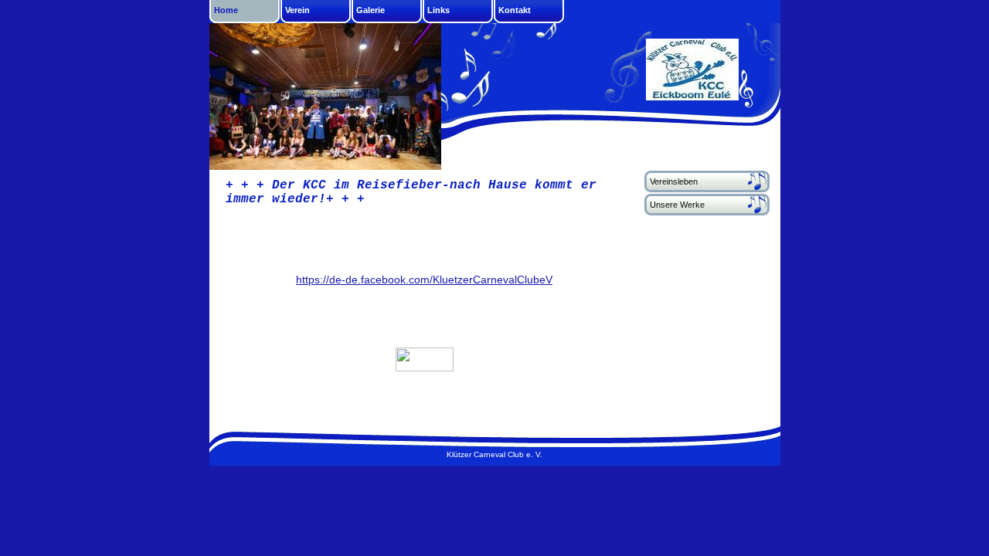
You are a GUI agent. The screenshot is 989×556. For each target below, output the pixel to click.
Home (226, 10)
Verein (297, 10)
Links (438, 10)
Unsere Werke (677, 204)
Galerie (370, 10)
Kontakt (514, 10)
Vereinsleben (674, 181)
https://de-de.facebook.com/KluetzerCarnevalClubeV (424, 279)
